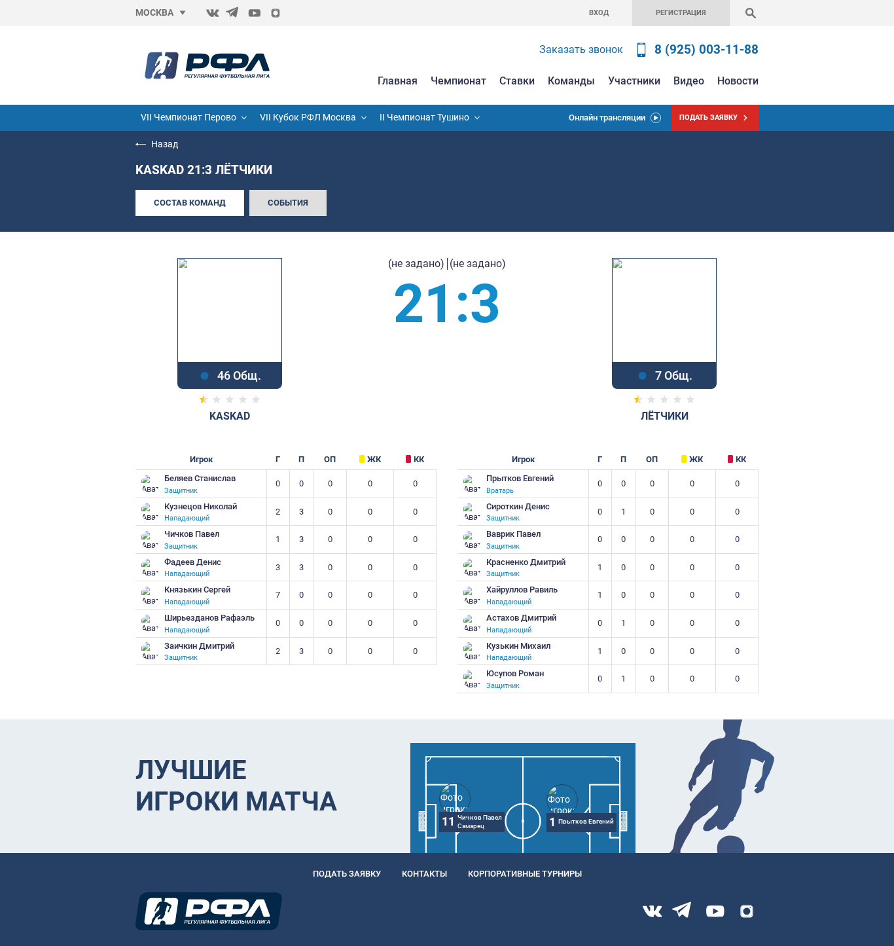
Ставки (517, 81)
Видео (688, 81)
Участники (634, 81)
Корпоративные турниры (525, 874)
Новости (738, 81)
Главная (398, 81)
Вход (599, 13)
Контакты (424, 874)
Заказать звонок (581, 49)
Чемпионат (458, 81)
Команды (571, 81)
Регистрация (681, 13)
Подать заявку (347, 874)
